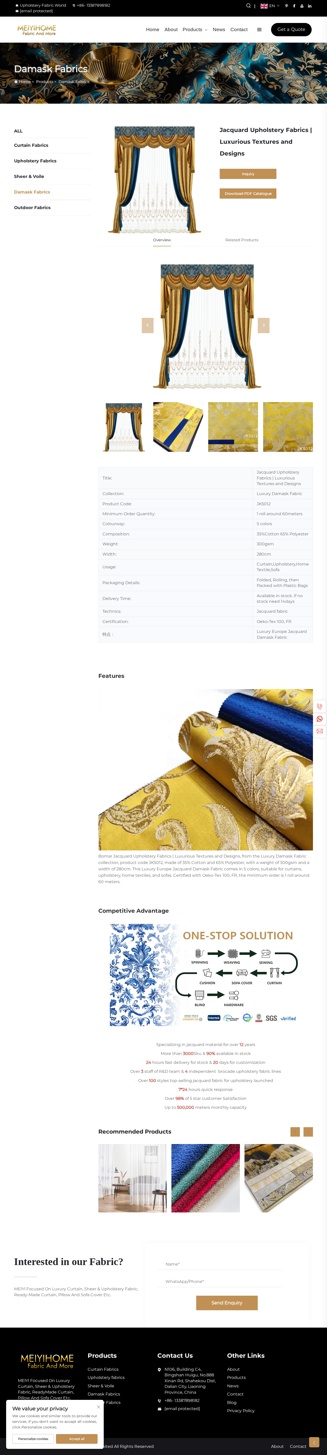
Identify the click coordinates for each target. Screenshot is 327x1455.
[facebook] (294, 6)
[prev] (148, 325)
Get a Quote (291, 29)
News (219, 29)
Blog (232, 1402)
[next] (264, 325)
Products (192, 29)
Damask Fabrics (74, 81)
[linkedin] (310, 6)
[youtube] (302, 6)
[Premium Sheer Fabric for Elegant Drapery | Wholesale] (132, 1178)
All (18, 131)
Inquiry (248, 174)
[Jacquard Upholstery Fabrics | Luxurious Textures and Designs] (206, 325)
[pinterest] (287, 6)
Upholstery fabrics (35, 160)
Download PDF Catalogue (248, 193)
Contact (239, 29)
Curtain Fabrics (31, 145)
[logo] (36, 29)
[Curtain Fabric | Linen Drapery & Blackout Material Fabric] (278, 1178)
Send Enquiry (227, 1303)
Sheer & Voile (29, 176)
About (171, 29)
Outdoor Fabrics (32, 207)
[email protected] (36, 10)
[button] (295, 1132)
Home (152, 29)
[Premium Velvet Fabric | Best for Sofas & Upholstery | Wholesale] (205, 1178)
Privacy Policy (241, 1410)
